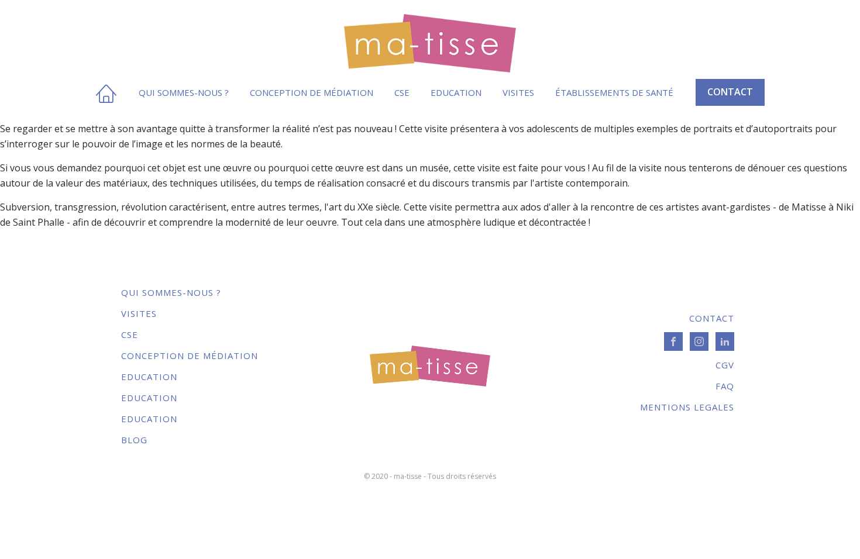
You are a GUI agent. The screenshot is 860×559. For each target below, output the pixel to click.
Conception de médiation (311, 92)
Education (456, 92)
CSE (402, 92)
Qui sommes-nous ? (184, 92)
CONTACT (730, 91)
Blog (134, 440)
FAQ (724, 386)
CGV (724, 365)
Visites (518, 92)
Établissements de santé (614, 92)
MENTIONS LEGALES (687, 407)
